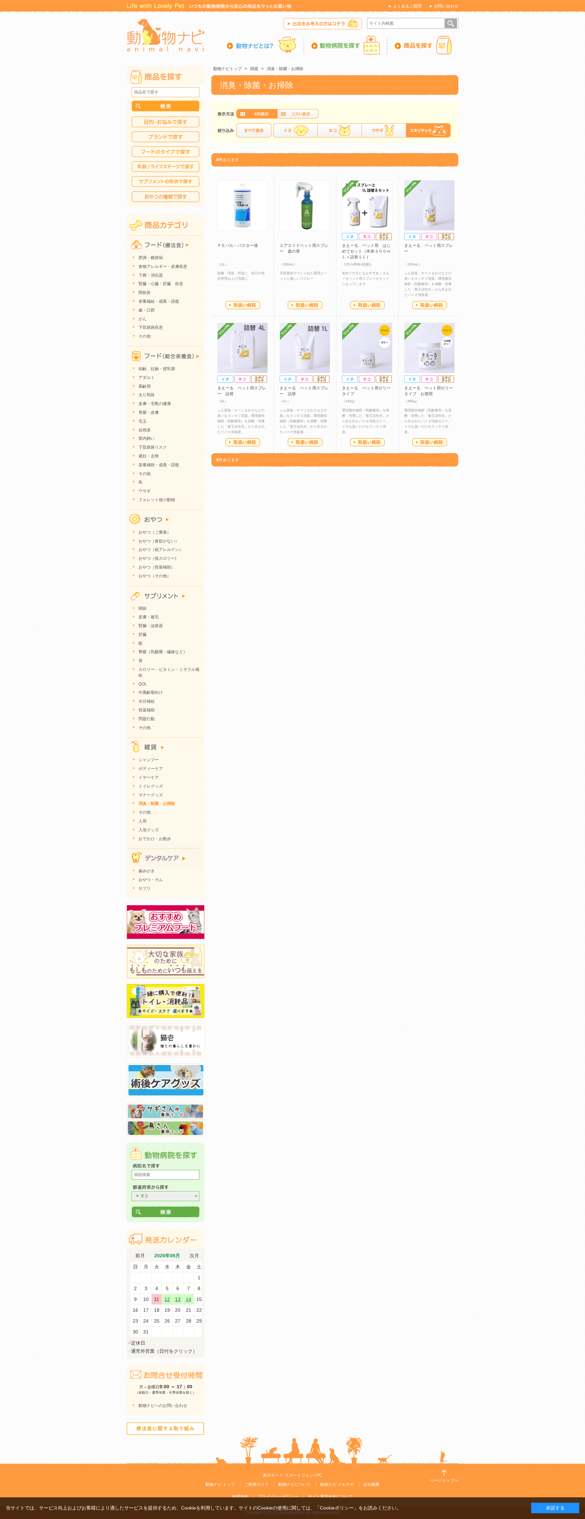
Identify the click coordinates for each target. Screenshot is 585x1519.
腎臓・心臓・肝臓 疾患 (160, 283)
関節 (142, 608)
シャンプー (148, 759)
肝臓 (142, 634)
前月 (140, 1255)
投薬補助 (146, 710)
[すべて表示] (254, 130)
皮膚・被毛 (148, 617)
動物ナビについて (294, 1484)
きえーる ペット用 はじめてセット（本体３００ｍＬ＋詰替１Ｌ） (366, 251)
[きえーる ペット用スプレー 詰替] (242, 348)
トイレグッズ (150, 786)
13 (177, 1299)
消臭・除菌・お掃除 (285, 68)
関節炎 (144, 292)
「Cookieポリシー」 (337, 1508)
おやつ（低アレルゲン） (160, 549)
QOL (142, 684)
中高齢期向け (150, 692)
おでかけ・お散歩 (154, 838)
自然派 (144, 430)
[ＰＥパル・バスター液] (242, 205)
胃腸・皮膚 (148, 412)
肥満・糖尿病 (150, 257)
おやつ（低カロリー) (157, 558)
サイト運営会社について (330, 1496)
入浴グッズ (148, 830)
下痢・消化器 (150, 275)
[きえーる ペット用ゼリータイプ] (367, 348)
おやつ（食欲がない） (158, 541)
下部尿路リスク (152, 447)
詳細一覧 (298, 114)
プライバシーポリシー (278, 1496)
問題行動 (146, 718)
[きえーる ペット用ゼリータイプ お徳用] (429, 348)
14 (188, 1299)
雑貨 (254, 68)
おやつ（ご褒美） (154, 532)
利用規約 (240, 1496)
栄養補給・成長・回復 (158, 301)
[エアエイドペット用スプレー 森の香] (305, 205)
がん (142, 319)
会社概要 (371, 1484)
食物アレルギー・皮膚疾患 (162, 266)
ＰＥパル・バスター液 (237, 245)
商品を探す (423, 45)
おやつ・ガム (150, 879)
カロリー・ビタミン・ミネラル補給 (168, 672)
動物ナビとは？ (265, 45)
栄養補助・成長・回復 (158, 465)
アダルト (146, 377)
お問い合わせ (446, 6)
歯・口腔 (146, 310)
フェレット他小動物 (156, 499)
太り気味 (146, 394)
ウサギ (384, 130)
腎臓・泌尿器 (150, 625)
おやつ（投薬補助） (156, 567)
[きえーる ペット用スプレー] (429, 205)
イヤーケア (148, 777)
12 (167, 1299)
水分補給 (146, 701)
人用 (142, 821)
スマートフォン (299, 1475)
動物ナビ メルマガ (337, 1484)
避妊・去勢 (148, 456)
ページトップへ (444, 1480)
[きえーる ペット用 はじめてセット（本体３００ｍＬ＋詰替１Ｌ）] (367, 205)
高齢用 (144, 386)
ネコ (340, 130)
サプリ (144, 888)
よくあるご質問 (407, 6)
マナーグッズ (150, 795)
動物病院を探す (346, 45)
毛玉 (142, 421)
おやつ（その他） (154, 576)
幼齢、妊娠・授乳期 (156, 368)
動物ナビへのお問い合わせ (162, 1405)
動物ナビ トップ (220, 1484)
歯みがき (146, 871)
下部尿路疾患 (150, 327)
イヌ (295, 130)
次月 (194, 1255)
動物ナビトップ (227, 68)
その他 (144, 336)
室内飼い (146, 438)
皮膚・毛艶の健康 (154, 403)
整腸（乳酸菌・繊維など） (162, 651)
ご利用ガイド (256, 1484)
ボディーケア (150, 768)
